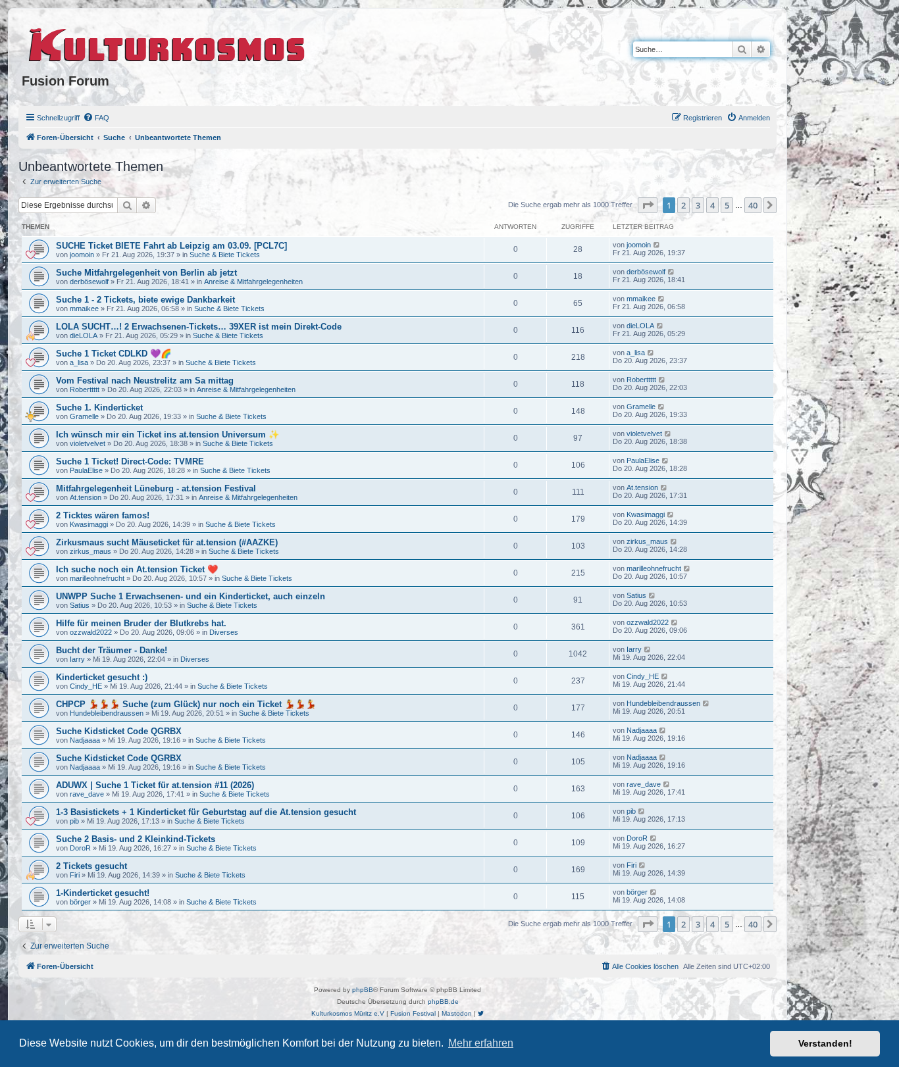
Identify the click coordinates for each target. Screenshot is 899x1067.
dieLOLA (83, 335)
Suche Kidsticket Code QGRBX (119, 731)
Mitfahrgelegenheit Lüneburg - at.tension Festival (156, 488)
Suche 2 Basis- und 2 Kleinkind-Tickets (135, 839)
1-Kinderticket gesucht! (102, 893)
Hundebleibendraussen (106, 713)
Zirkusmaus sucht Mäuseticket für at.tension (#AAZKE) (167, 542)
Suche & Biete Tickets (225, 255)
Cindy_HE (86, 686)
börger (80, 902)
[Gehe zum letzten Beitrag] (657, 245)
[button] (647, 205)
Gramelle (84, 416)
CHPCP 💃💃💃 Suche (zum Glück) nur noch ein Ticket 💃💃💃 (186, 704)
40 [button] (753, 205)
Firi (75, 875)
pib (74, 821)
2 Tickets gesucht (91, 866)
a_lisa (79, 362)
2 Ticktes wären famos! (102, 515)
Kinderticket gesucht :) (101, 677)
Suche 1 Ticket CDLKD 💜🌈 (113, 354)
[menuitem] (96, 118)
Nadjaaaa (85, 740)
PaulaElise (86, 470)
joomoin (82, 255)
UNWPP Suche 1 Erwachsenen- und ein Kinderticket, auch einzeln (190, 596)
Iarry (77, 659)
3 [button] (698, 205)
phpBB (362, 989)
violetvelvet (87, 443)
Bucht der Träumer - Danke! (111, 650)
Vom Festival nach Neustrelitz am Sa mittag (145, 380)
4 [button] (712, 205)
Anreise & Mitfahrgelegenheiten (253, 281)
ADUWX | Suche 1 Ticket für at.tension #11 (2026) (155, 785)
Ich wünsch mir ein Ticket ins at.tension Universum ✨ (167, 434)
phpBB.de (443, 1001)
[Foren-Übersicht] (167, 43)
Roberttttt (84, 389)
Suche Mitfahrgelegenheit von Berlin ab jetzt (146, 273)
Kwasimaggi (89, 524)
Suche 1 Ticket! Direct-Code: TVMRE (130, 461)
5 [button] (727, 205)
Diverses (223, 632)
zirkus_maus (90, 551)
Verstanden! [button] (825, 1043)
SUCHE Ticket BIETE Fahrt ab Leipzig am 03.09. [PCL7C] (171, 246)
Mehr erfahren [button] (480, 1043)
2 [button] (683, 205)
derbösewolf (89, 281)
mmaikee (84, 308)
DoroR (80, 848)
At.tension (85, 497)
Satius (80, 605)
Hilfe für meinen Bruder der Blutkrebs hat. (141, 623)
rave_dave (87, 794)
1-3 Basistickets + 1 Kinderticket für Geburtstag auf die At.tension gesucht (206, 812)
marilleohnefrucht (97, 578)
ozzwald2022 (91, 632)
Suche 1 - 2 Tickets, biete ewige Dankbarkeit (145, 300)
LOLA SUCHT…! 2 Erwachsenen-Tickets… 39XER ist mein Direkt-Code (199, 327)
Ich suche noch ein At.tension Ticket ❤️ (137, 569)
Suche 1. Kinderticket (99, 407)
